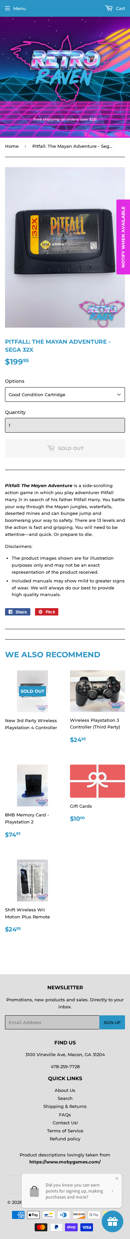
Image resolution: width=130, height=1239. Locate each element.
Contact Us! (65, 1122)
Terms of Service (65, 1130)
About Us (65, 1090)
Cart (120, 8)
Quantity (15, 412)
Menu (19, 8)
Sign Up (112, 1022)
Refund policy (65, 1138)
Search (65, 1098)
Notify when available (123, 237)
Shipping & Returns (65, 1106)
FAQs (65, 1114)
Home (12, 146)
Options (14, 381)
